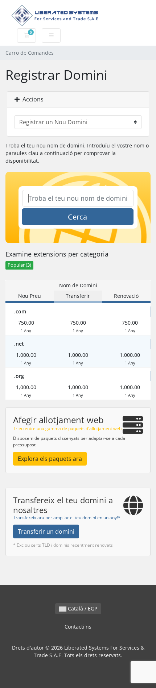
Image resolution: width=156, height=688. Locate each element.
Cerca (77, 217)
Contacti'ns (78, 626)
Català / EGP (81, 608)
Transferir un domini (46, 531)
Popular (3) (19, 265)
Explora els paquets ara (50, 459)
